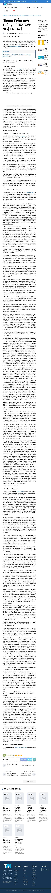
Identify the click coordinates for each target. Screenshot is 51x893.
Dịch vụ (21, 7)
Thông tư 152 (20, 69)
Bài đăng (6, 794)
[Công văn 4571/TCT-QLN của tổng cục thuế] (31, 798)
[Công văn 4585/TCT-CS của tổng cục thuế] (7, 798)
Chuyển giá (25, 876)
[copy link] (18, 36)
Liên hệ (6, 11)
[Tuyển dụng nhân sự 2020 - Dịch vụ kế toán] (41, 65)
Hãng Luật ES (34, 873)
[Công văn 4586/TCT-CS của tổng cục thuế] (7, 830)
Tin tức (28, 7)
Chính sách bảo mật (16, 876)
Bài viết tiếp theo (29, 771)
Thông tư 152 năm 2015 (21, 747)
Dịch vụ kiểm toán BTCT (25, 871)
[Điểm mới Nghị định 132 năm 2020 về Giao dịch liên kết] (41, 72)
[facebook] (3, 1)
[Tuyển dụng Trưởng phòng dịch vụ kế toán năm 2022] (41, 50)
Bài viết (18, 826)
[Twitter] (30, 765)
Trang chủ (6, 7)
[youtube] (6, 1)
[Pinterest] (31, 765)
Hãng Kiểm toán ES (34, 883)
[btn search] (47, 2)
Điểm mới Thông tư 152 (15, 46)
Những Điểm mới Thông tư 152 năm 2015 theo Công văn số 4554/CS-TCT (17, 55)
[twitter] (4, 1)
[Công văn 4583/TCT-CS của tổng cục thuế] (19, 798)
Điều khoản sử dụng (16, 870)
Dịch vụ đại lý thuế (43, 24)
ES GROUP (34, 869)
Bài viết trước (8, 771)
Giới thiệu (14, 7)
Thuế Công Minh (13, 33)
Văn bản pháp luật (38, 7)
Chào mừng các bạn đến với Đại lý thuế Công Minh (17, 1)
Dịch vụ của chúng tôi (16, 882)
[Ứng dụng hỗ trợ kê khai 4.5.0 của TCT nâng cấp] (41, 57)
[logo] (8, 5)
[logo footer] (8, 866)
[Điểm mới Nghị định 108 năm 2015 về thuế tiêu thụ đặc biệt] (19, 830)
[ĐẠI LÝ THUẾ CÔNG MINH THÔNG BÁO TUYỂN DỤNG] (41, 42)
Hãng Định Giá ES (34, 878)
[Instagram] (33, 765)
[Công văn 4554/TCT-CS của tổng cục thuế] (43, 798)
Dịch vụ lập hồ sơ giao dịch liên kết (26, 882)
